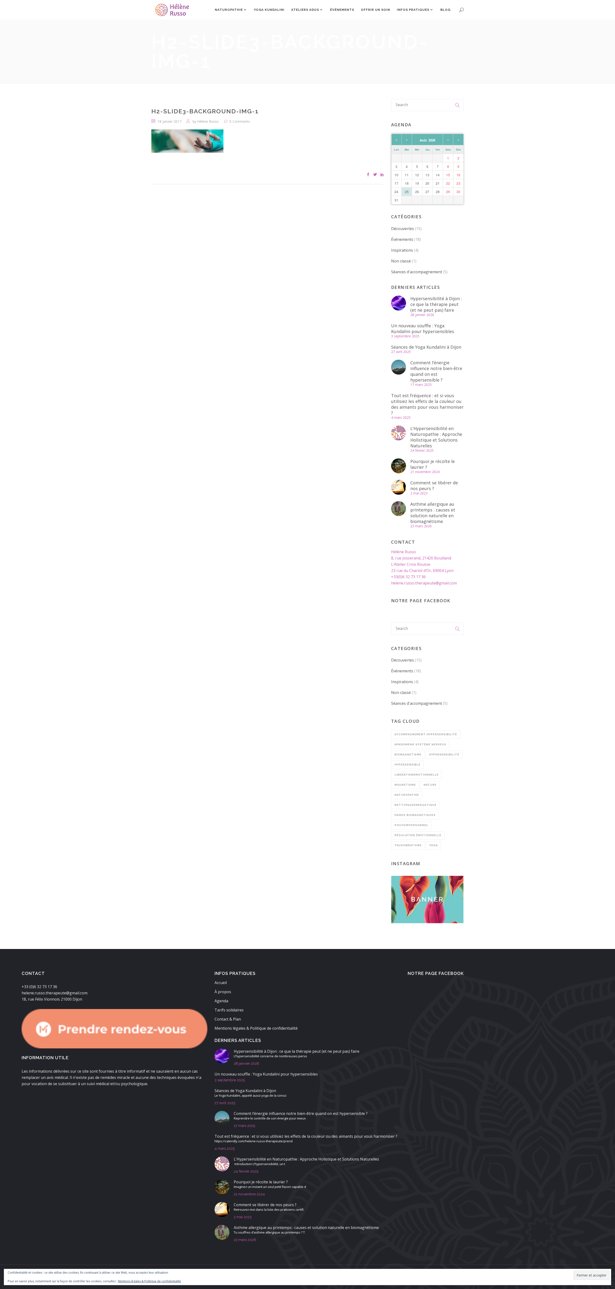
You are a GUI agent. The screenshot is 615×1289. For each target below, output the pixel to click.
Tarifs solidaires (229, 1010)
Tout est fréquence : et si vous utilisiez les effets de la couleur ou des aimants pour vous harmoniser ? (427, 404)
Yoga (433, 845)
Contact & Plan (228, 1019)
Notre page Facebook (420, 600)
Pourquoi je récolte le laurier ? (432, 464)
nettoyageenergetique (415, 805)
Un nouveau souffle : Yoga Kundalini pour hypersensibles (422, 328)
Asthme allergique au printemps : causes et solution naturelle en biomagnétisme (432, 512)
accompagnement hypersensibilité (425, 734)
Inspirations (402, 250)
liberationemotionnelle (416, 774)
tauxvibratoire (408, 845)
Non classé (401, 261)
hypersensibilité (444, 754)
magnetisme (405, 784)
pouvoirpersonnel (411, 825)
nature (430, 784)
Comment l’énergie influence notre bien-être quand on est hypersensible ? (436, 371)
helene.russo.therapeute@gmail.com (424, 583)
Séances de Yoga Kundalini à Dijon (426, 347)
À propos (223, 991)
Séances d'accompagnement (416, 271)
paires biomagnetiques (415, 815)
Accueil (221, 982)
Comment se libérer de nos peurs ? (434, 485)
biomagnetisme (407, 754)
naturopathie (406, 795)
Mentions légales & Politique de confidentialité (256, 1028)
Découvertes (402, 228)
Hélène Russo (208, 121)
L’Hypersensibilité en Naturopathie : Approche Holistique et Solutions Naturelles (436, 437)
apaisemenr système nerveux (420, 744)
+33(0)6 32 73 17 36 (408, 576)
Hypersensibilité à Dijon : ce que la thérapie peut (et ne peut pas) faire (436, 304)
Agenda (221, 1000)
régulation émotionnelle (417, 835)
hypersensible (407, 764)
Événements (402, 239)
